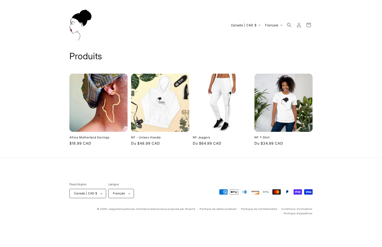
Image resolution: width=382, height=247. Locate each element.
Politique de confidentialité (259, 209)
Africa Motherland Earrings (89, 137)
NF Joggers (201, 137)
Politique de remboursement (218, 209)
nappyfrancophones (122, 209)
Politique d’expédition (298, 213)
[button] (289, 25)
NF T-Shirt (262, 137)
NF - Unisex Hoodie (146, 137)
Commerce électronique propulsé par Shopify (165, 209)
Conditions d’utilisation (297, 209)
